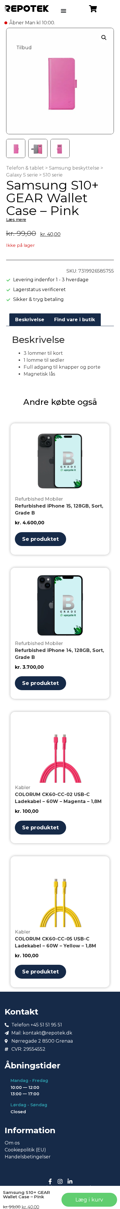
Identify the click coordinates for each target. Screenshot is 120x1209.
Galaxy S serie (22, 175)
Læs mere (16, 219)
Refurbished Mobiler (39, 499)
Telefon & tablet (25, 168)
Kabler (22, 787)
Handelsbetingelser (28, 1157)
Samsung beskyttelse (74, 168)
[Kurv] (93, 9)
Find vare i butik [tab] (74, 319)
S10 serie (53, 175)
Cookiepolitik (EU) (25, 1150)
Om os (12, 1143)
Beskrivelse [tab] (29, 319)
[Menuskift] (63, 11)
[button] (104, 37)
